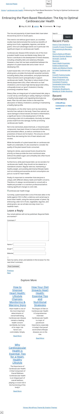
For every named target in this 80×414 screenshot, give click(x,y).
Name (10, 244)
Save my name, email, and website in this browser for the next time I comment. (28, 261)
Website (10, 253)
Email (9, 249)
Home (3, 10)
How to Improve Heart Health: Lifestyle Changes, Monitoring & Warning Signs (17, 296)
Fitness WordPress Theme (40, 408)
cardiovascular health (15, 10)
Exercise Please (11, 4)
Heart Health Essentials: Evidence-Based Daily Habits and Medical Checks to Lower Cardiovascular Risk (62, 68)
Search (55, 33)
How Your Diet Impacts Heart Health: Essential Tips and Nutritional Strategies (40, 296)
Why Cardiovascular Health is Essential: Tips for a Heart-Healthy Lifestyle (17, 353)
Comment (11, 220)
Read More (17, 336)
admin (36, 26)
